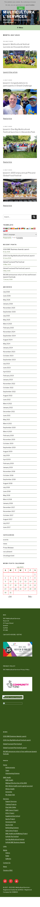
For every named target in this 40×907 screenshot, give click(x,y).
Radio (7, 856)
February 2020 (8, 435)
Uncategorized (8, 556)
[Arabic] (25, 228)
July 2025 (6, 316)
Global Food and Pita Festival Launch (16, 268)
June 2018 (6, 491)
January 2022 (8, 408)
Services (6, 799)
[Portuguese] (11, 228)
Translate (19, 238)
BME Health (7, 777)
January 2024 (8, 348)
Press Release (8, 548)
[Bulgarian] (16, 228)
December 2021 (9, 412)
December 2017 (9, 507)
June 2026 (7, 296)
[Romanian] (18, 228)
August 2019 (7, 451)
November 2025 (9, 308)
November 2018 (9, 471)
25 (16, 589)
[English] (4, 228)
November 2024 (9, 332)
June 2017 (6, 527)
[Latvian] (34, 228)
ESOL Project (9, 813)
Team (7, 770)
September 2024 (9, 336)
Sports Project (10, 819)
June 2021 (6, 416)
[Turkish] (6, 231)
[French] (20, 228)
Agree (21, 8)
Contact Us (6, 863)
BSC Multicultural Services (19, 12)
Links (5, 846)
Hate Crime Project (11, 830)
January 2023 (8, 380)
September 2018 (9, 479)
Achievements (10, 767)
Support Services (11, 801)
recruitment (7, 552)
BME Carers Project (11, 810)
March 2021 (7, 423)
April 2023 (7, 372)
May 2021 (6, 419)
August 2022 (7, 396)
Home (5, 765)
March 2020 (7, 431)
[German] (23, 228)
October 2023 (8, 356)
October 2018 (8, 475)
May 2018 (6, 495)
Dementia (8, 792)
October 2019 (8, 443)
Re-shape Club (10, 795)
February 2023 (8, 376)
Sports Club (9, 825)
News (5, 866)
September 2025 (9, 312)
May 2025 (6, 320)
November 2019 (9, 439)
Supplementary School (12, 816)
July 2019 (6, 455)
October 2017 (8, 515)
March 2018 (7, 499)
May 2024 (6, 344)
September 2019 (9, 447)
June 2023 (7, 368)
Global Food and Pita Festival (13, 262)
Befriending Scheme (12, 828)
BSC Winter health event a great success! (19, 786)
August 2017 (7, 519)
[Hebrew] (30, 228)
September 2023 (9, 360)
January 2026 (8, 304)
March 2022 (7, 404)
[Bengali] (6, 228)
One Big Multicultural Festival (14, 839)
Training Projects (10, 804)
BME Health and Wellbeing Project (16, 833)
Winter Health (9, 789)
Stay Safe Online (10, 807)
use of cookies (30, 5)
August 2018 (7, 483)
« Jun (10, 596)
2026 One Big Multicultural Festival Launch (19, 256)
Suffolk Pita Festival (11, 836)
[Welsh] (27, 228)
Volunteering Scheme (12, 773)
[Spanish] (13, 228)
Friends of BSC (8, 870)
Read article (7, 119)
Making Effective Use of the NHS (16, 783)
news (5, 544)
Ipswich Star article (10, 72)
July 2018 (6, 487)
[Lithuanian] (32, 228)
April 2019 (7, 459)
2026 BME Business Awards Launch (16, 249)
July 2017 (6, 523)
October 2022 (8, 388)
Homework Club (10, 822)
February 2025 (8, 328)
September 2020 (9, 427)
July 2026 (6, 292)
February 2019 (8, 463)
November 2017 (9, 511)
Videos (7, 853)
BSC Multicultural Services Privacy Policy (16, 669)
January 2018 (8, 503)
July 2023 (6, 364)
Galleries (8, 858)
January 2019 (8, 467)
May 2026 (6, 300)
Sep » (30, 596)
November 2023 (9, 352)
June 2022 (6, 400)
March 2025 (7, 324)
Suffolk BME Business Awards (15, 842)
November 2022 (9, 384)
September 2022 (9, 392)
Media (5, 850)
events (5, 540)
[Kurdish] (9, 228)
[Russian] (4, 231)
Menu (21, 27)
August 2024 (8, 340)
